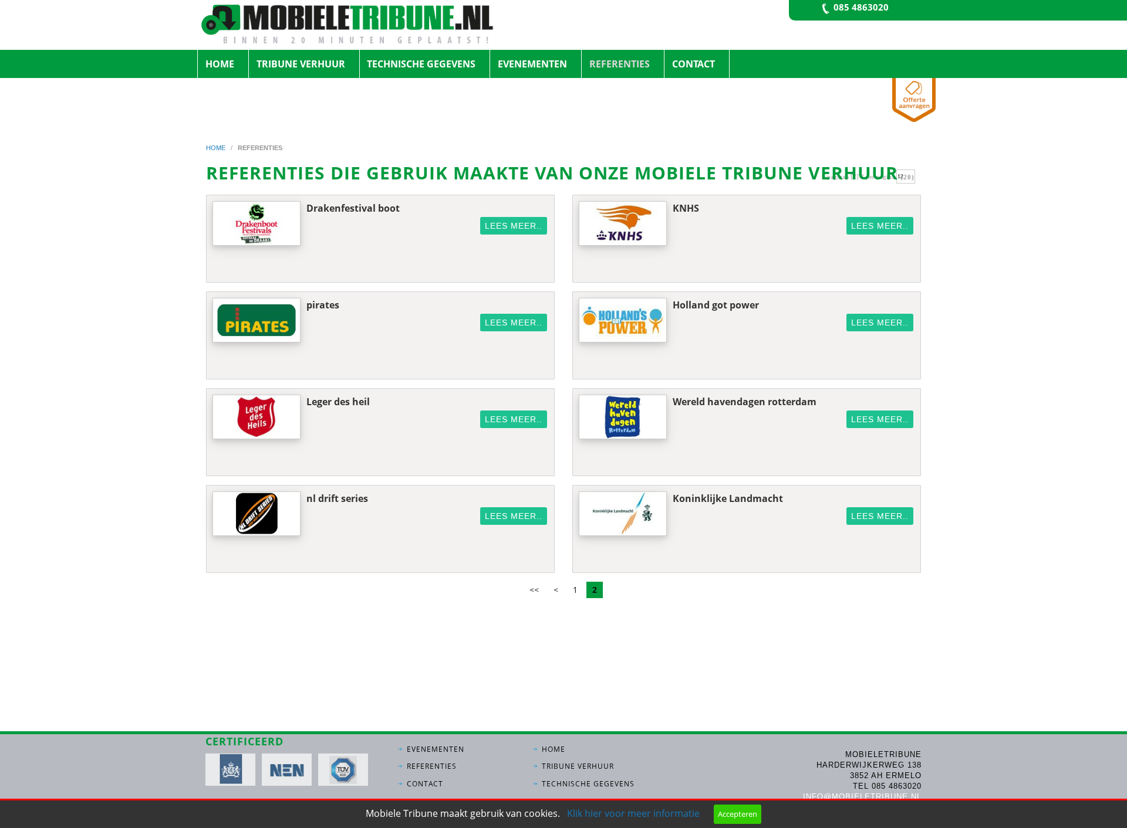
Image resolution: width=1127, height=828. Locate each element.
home (216, 147)
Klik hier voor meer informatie (633, 813)
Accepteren (737, 814)
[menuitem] (223, 64)
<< (534, 589)
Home (219, 63)
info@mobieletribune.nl (862, 796)
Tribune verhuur (301, 63)
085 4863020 (861, 7)
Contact (693, 63)
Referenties (619, 63)
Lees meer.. (513, 225)
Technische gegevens (421, 63)
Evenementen (532, 63)
